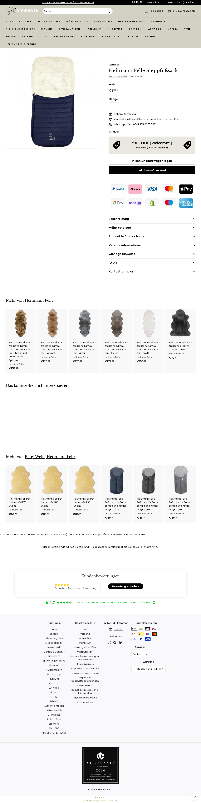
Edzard (11, 36)
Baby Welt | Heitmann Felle (50, 456)
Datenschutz (85, 638)
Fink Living (115, 29)
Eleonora (132, 36)
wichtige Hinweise (122, 254)
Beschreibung (119, 219)
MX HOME (151, 36)
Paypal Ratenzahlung (85, 697)
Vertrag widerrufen (85, 647)
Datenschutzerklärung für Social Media (85, 658)
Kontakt (25, 21)
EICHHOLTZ (158, 21)
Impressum (85, 642)
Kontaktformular (121, 272)
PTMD (187, 29)
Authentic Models (35, 36)
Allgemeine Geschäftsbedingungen (85, 679)
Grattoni (135, 29)
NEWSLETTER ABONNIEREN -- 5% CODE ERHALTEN (68, 2)
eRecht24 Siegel (85, 664)
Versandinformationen (125, 245)
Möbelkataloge (77, 21)
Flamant (47, 29)
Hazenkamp (93, 29)
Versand (85, 633)
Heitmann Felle (64, 36)
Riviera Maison (69, 29)
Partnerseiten (85, 702)
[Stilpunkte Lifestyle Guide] (100, 783)
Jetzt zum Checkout (152, 170)
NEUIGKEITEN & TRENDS (21, 44)
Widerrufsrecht (85, 651)
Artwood (155, 29)
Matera (172, 29)
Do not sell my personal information (85, 691)
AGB (85, 629)
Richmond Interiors (20, 29)
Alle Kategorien (49, 21)
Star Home (88, 36)
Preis (112, 84)
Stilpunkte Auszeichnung (127, 236)
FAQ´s (113, 263)
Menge (113, 99)
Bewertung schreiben (125, 586)
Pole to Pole (111, 36)
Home (9, 21)
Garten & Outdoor (131, 21)
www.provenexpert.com (85, 673)
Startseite (114, 64)
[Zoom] (52, 101)
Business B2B (103, 21)
